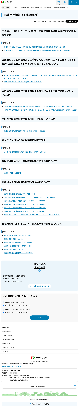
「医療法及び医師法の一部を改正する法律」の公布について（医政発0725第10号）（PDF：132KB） (38, 106)
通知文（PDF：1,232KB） (13, 173)
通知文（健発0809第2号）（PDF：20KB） (18, 235)
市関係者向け (6, 332)
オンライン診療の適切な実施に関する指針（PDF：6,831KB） (25, 152)
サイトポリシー (7, 344)
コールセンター (65, 4)
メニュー (76, 4)
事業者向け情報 (25, 7)
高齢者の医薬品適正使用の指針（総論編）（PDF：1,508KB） (25, 131)
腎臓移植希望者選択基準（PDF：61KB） (18, 242)
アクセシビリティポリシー (10, 340)
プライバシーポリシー (9, 348)
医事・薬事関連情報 (36, 7)
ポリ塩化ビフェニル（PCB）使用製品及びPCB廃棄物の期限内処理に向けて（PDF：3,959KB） (37, 50)
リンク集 (5, 351)
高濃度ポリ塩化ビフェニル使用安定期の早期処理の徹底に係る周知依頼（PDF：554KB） (35, 47)
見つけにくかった (24, 312)
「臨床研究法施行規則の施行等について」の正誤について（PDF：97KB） (30, 197)
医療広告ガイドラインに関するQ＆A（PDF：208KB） (23, 81)
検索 (71, 4)
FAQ (59, 4)
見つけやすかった (10, 312)
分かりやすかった (10, 305)
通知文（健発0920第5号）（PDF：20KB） (18, 246)
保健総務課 (39, 267)
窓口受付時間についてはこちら (11, 366)
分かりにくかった (24, 305)
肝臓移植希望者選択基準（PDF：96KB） (18, 253)
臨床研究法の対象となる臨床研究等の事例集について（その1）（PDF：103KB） (32, 214)
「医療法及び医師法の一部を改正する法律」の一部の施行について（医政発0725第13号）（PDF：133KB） (41, 110)
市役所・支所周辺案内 (37, 386)
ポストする (72, 21)
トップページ (14, 7)
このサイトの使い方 (8, 336)
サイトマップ (6, 328)
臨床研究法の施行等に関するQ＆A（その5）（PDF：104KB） (25, 211)
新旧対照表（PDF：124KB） (14, 239)
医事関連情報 (47, 7)
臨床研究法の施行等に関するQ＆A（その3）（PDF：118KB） (25, 204)
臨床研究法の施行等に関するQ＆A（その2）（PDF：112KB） (25, 201)
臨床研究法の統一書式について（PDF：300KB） (21, 194)
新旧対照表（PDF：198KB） (14, 249)
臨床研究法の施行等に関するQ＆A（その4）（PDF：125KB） (25, 208)
